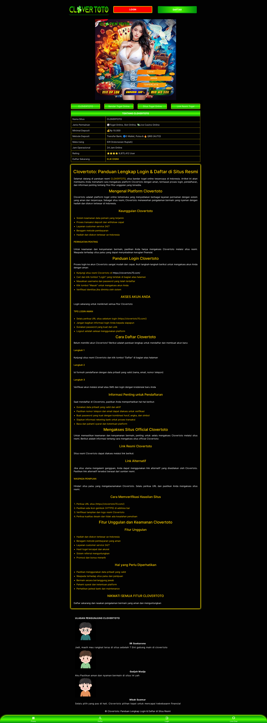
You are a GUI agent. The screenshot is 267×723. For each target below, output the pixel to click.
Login (167, 721)
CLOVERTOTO (118, 178)
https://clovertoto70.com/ (126, 272)
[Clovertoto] (89, 9)
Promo (33, 721)
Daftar (100, 721)
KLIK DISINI (113, 159)
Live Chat (233, 721)
